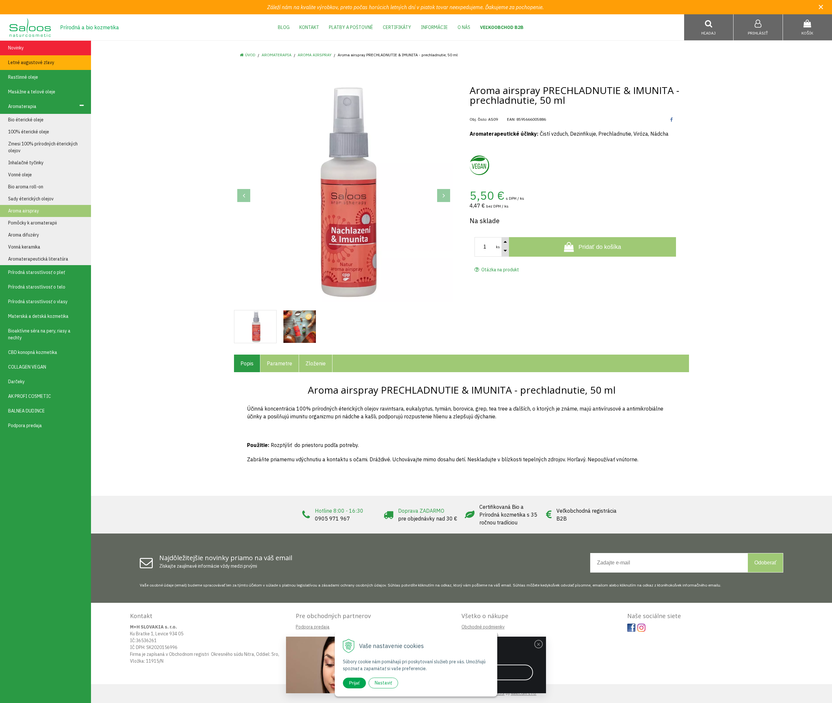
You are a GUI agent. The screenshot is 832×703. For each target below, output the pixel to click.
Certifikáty (397, 27)
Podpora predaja (313, 627)
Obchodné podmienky (483, 627)
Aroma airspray (315, 54)
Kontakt (309, 27)
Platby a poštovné (351, 27)
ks (498, 247)
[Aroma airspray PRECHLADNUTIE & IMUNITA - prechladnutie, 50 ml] (343, 192)
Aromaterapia (277, 54)
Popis (247, 363)
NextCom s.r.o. (524, 693)
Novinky (16, 48)
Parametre (279, 363)
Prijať (354, 682)
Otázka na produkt (499, 270)
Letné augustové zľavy (31, 62)
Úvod (250, 54)
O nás (464, 27)
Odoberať (765, 562)
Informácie (434, 27)
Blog (284, 27)
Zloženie (316, 363)
